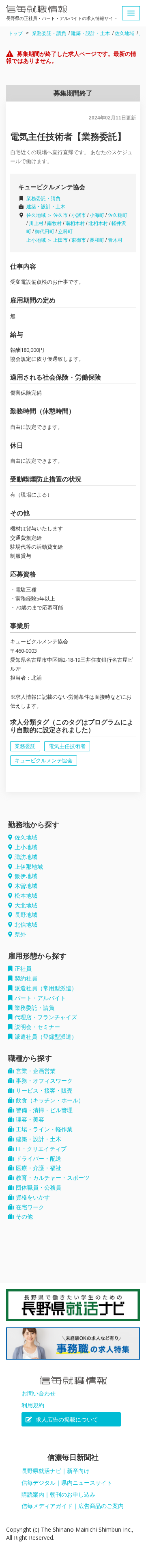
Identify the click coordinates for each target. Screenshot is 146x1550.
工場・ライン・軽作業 (44, 1129)
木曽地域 (26, 886)
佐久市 (60, 215)
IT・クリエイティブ (41, 1149)
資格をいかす (33, 1197)
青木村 (115, 240)
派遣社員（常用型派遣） (46, 988)
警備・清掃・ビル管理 (44, 1110)
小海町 (97, 215)
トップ (15, 33)
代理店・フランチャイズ (46, 1017)
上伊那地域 (29, 866)
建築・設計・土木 (90, 33)
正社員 (23, 968)
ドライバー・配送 (38, 1158)
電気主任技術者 (67, 746)
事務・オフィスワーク (44, 1080)
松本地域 (26, 895)
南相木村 (75, 223)
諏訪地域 (26, 857)
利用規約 (32, 1405)
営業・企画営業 (36, 1071)
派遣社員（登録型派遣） (46, 1036)
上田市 (60, 240)
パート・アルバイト (40, 998)
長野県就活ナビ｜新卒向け (55, 1471)
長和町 (97, 240)
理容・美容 (30, 1119)
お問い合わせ (38, 1393)
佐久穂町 (117, 215)
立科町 (65, 231)
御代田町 (44, 231)
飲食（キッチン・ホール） (50, 1100)
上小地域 (26, 847)
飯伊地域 (26, 876)
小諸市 (78, 215)
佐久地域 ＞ (39, 215)
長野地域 (26, 915)
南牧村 (54, 223)
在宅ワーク (30, 1207)
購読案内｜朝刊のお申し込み (58, 1494)
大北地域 (26, 905)
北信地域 (26, 924)
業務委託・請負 (49, 33)
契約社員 (26, 978)
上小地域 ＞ (39, 240)
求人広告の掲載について (66, 1419)
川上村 (36, 223)
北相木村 (98, 223)
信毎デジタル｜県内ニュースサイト (66, 1482)
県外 (20, 934)
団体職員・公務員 (38, 1187)
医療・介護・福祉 (38, 1168)
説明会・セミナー (37, 1027)
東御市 (78, 240)
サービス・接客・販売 (44, 1090)
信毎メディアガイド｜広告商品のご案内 (72, 1506)
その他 (24, 1216)
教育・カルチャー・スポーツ (53, 1178)
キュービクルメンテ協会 (44, 760)
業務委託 (25, 746)
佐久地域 (124, 33)
